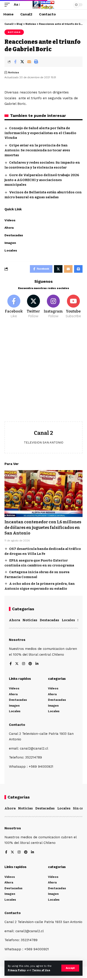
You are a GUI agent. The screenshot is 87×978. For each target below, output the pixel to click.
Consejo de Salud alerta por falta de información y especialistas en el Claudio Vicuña (40, 133)
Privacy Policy (17, 970)
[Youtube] (73, 307)
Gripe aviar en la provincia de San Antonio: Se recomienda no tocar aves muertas (37, 150)
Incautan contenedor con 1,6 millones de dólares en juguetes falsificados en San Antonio (42, 528)
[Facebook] (13, 307)
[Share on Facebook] (15, 61)
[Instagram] (53, 307)
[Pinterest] (30, 664)
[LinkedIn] (37, 664)
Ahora (14, 620)
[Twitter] (33, 307)
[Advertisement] (43, 373)
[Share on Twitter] (22, 61)
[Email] (29, 61)
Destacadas (49, 620)
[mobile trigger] (8, 5)
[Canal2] (43, 4)
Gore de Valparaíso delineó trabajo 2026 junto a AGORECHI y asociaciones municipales (41, 180)
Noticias (14, 32)
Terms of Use (41, 970)
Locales (68, 620)
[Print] (36, 61)
